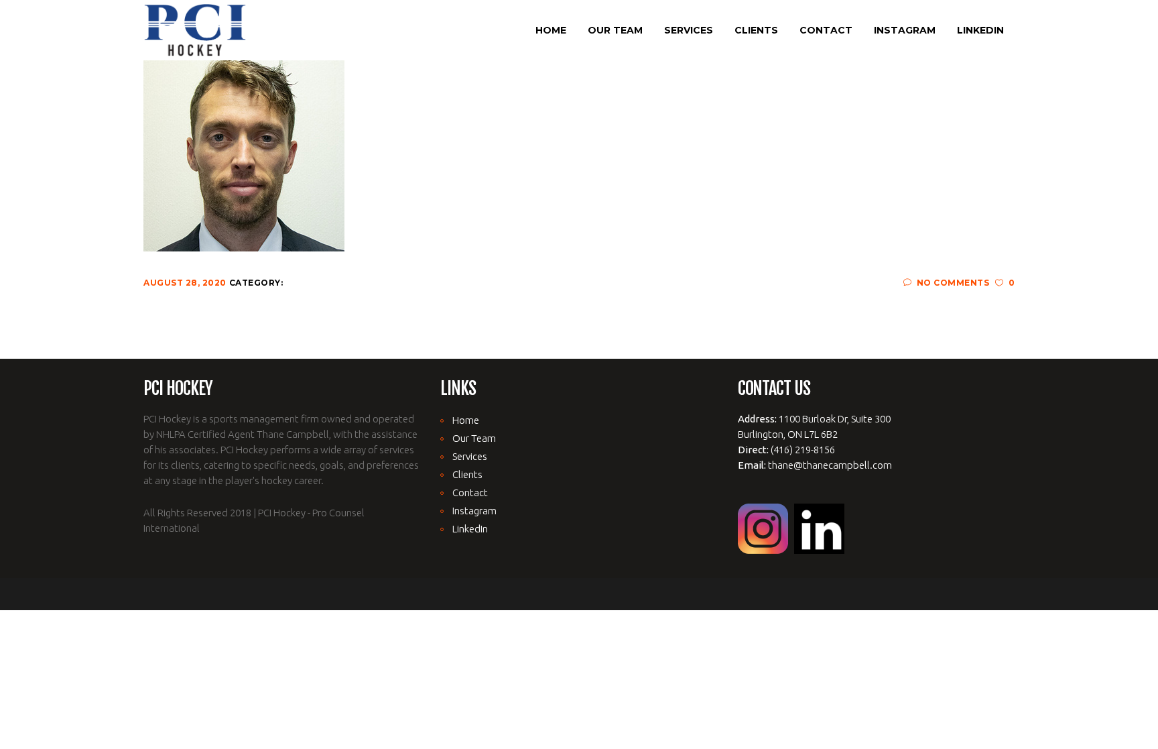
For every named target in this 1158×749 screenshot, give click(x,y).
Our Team (474, 438)
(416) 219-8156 (803, 449)
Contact (470, 492)
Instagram (474, 510)
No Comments (953, 283)
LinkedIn (470, 528)
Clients (467, 474)
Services (469, 456)
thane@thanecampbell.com (830, 465)
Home (465, 420)
